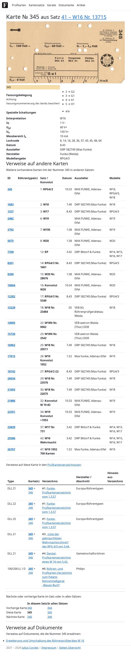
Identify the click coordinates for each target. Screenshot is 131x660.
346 (30, 492)
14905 (11, 323)
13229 (11, 307)
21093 (11, 389)
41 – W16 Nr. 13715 (83, 17)
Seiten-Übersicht (70, 648)
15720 (11, 334)
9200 (11, 274)
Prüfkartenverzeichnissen (64, 465)
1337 (11, 211)
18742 (11, 371)
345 (10, 189)
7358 (11, 252)
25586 (11, 438)
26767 (11, 449)
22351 (11, 412)
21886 (11, 401)
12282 (11, 296)
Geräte (51, 5)
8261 (11, 263)
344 (29, 608)
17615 (11, 356)
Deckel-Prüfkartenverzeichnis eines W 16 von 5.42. (56, 558)
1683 (11, 204)
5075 (11, 241)
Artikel (81, 5)
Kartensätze (36, 5)
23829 (11, 427)
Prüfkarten (19, 5)
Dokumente (66, 5)
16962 (11, 345)
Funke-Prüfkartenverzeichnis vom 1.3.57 (56, 493)
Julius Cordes (30, 648)
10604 (11, 285)
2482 (11, 218)
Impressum (48, 648)
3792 (11, 230)
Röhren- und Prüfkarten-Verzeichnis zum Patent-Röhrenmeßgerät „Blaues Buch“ (57, 577)
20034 (11, 378)
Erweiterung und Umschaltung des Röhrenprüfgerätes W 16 (45, 641)
